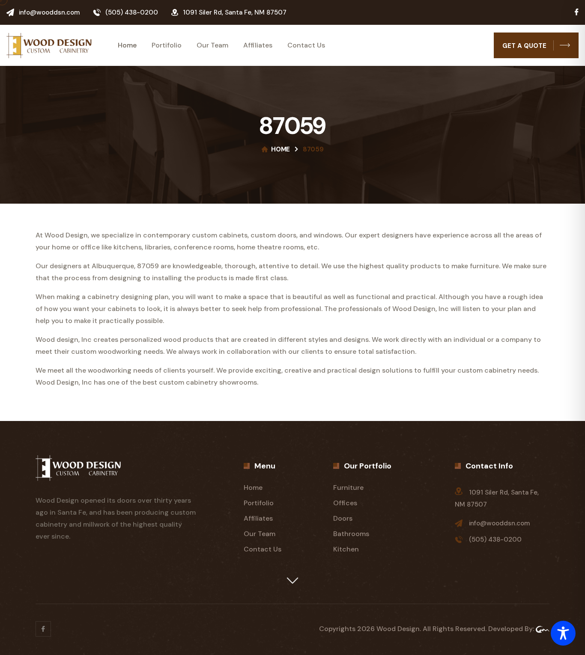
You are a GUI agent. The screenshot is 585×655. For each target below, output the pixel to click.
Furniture (348, 487)
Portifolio (167, 45)
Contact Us (306, 45)
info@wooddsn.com (49, 12)
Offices (345, 502)
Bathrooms (351, 533)
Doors (342, 518)
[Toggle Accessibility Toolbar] (563, 633)
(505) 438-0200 (131, 12)
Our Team (212, 45)
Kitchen (346, 549)
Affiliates (257, 45)
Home (127, 45)
